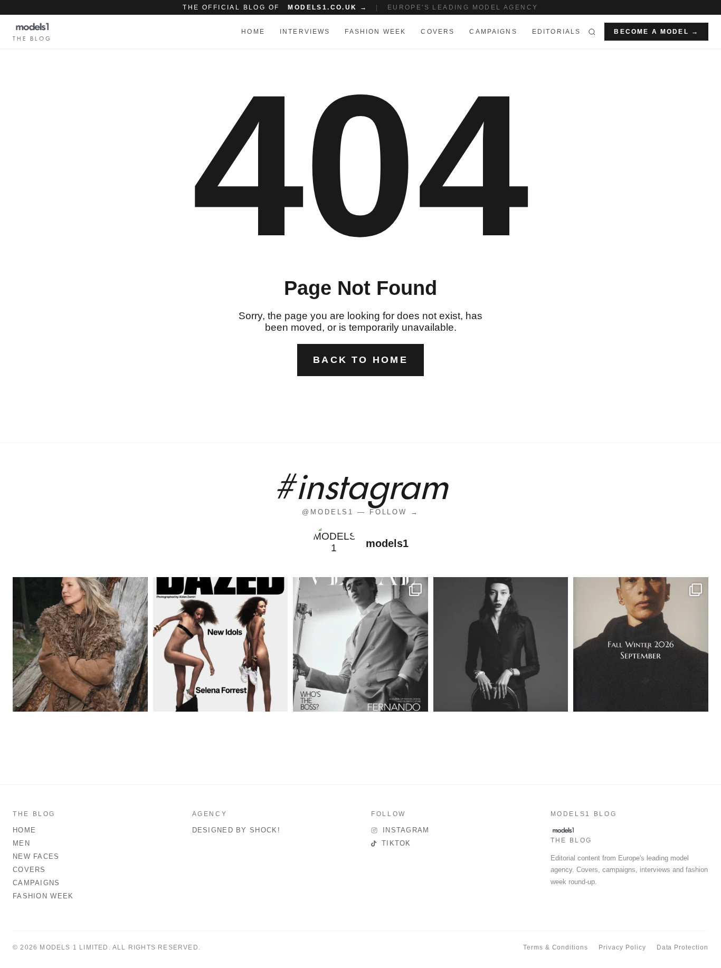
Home (24, 830)
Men (21, 843)
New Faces (36, 856)
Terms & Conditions (555, 947)
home (253, 31)
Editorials (556, 31)
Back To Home (360, 359)
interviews (305, 31)
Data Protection (682, 947)
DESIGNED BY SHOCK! (236, 830)
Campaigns (493, 31)
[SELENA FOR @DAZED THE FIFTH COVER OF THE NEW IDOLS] (220, 644)
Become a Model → (656, 31)
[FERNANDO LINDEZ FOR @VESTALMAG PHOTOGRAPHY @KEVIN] (360, 644)
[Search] (592, 32)
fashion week (375, 31)
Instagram (406, 830)
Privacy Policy (622, 947)
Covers (437, 31)
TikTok (396, 843)
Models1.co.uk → (327, 7)
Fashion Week (43, 896)
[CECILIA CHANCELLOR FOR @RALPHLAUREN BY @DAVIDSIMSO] (80, 644)
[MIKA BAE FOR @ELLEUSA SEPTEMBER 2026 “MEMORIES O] (500, 644)
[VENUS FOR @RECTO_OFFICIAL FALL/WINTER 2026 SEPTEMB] (640, 644)
